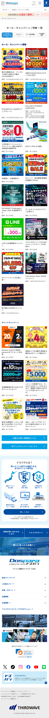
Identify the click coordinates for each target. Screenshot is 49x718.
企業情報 (5, 603)
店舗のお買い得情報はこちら (24, 438)
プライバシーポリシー (23, 691)
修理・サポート (7, 590)
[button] (24, 653)
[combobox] (29, 10)
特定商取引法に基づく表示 (8, 696)
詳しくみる (24, 512)
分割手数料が (21, 14)
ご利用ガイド (7, 584)
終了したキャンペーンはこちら (24, 446)
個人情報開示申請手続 (24, 696)
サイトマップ (4, 691)
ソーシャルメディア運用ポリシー (10, 694)
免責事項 (12, 691)
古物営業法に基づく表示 (28, 694)
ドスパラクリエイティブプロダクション (16, 609)
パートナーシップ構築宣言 (8, 699)
